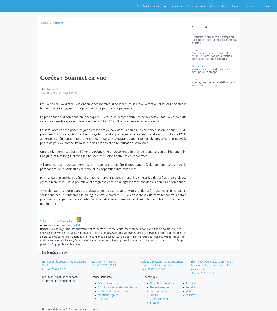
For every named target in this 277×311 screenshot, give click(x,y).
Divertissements (196, 6)
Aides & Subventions (148, 6)
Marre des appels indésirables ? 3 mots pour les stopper (211, 70)
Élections (57, 23)
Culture (154, 295)
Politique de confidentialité (114, 291)
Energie (236, 6)
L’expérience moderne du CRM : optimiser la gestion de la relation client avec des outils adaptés (211, 56)
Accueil (44, 23)
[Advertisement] (113, 48)
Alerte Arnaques (173, 6)
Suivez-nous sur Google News (58, 221)
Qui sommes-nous (109, 283)
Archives (103, 299)
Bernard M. (53, 89)
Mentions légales (108, 295)
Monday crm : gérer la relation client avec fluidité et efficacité (213, 83)
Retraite (265, 6)
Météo (189, 291)
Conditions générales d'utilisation (118, 287)
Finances (250, 6)
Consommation (218, 6)
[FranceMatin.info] (23, 6)
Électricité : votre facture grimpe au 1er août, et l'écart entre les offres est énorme (214, 39)
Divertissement (159, 299)
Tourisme (191, 295)
